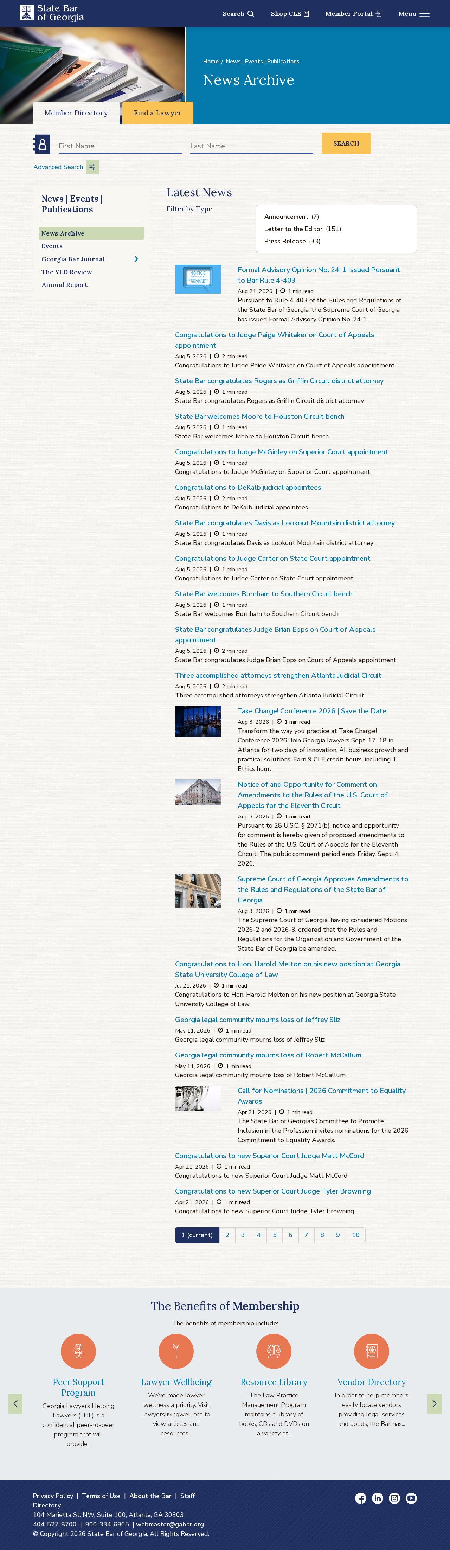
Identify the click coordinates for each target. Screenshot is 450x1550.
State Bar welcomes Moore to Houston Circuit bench (260, 416)
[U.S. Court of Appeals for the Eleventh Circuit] (198, 792)
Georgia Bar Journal (73, 259)
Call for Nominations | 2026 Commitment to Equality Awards (322, 1096)
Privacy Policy (53, 1496)
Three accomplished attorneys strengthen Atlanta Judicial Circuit (278, 675)
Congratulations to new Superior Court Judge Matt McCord (269, 1155)
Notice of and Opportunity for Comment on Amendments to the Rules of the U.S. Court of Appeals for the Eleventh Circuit (313, 795)
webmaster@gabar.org (170, 1524)
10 (356, 1235)
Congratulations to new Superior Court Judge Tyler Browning (273, 1191)
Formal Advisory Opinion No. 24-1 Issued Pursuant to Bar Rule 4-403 (319, 275)
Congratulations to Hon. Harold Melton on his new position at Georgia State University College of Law (287, 969)
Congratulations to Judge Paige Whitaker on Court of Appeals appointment (274, 340)
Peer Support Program (78, 1387)
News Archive (62, 233)
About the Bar (150, 1496)
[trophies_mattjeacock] (198, 1098)
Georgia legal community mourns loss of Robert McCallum (268, 1055)
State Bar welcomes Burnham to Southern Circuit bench (264, 594)
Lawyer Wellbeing (176, 1382)
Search (234, 13)
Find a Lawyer (158, 112)
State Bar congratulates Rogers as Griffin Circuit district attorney (279, 381)
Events (52, 246)
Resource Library (273, 1382)
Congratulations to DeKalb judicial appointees (248, 487)
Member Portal (349, 13)
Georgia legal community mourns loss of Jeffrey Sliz (257, 1019)
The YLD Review (66, 272)
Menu (408, 13)
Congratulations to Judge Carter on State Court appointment (273, 558)
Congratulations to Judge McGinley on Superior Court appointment (281, 452)
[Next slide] (435, 1404)
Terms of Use (101, 1496)
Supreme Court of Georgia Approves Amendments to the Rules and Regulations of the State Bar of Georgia (323, 889)
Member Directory (76, 112)
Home (211, 61)
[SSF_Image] (198, 721)
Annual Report (64, 285)
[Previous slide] (15, 1404)
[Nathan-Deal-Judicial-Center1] (198, 891)
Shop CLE (286, 13)
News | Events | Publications (263, 61)
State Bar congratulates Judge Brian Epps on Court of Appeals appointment (275, 635)
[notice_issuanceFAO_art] (198, 279)
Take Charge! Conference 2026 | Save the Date (312, 711)
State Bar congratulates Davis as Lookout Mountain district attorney (285, 523)
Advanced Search (58, 167)
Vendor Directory (372, 1382)
